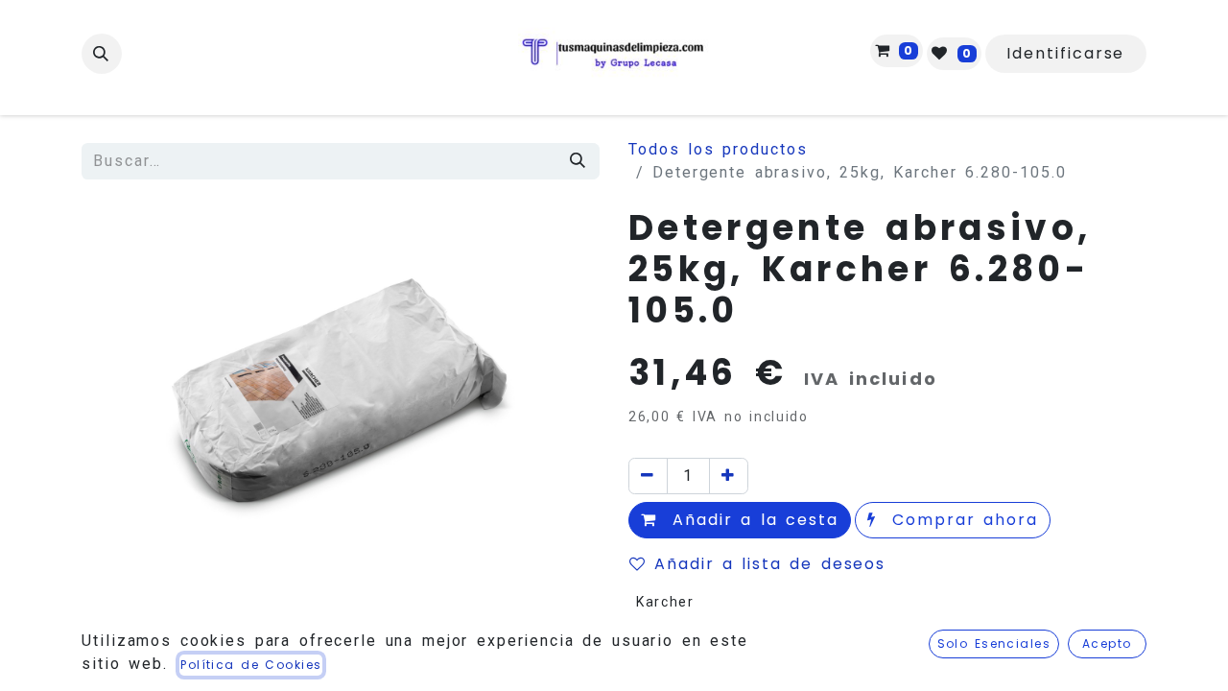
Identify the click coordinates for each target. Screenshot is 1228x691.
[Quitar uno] (648, 476)
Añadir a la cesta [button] (751, 520)
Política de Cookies (250, 664)
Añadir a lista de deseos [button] (770, 564)
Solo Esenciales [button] (994, 643)
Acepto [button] (1107, 643)
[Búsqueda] (578, 161)
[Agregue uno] (728, 476)
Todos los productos (718, 149)
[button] (102, 54)
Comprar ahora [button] (961, 520)
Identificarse (1065, 53)
